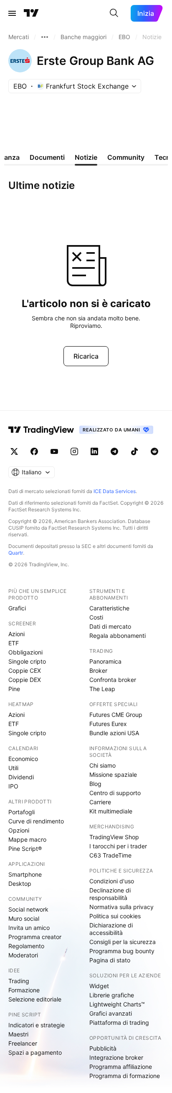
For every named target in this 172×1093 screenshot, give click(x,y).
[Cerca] (114, 13)
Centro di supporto (115, 792)
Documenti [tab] (47, 157)
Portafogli (21, 811)
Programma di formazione (124, 1075)
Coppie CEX (24, 670)
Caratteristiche (109, 608)
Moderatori (23, 955)
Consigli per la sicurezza (122, 941)
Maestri (18, 1034)
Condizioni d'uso (111, 881)
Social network (28, 909)
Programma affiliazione (120, 1066)
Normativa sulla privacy (121, 906)
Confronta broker (112, 679)
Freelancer (22, 1043)
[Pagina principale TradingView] (31, 13)
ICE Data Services (115, 491)
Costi (96, 617)
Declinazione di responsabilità (110, 894)
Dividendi (21, 777)
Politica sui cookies (115, 916)
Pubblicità (102, 1048)
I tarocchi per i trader (118, 846)
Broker (98, 670)
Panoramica (105, 661)
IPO (13, 786)
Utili (13, 767)
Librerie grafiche (111, 995)
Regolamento (26, 945)
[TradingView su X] (14, 451)
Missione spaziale (113, 774)
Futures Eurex (108, 723)
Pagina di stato (109, 960)
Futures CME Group (115, 714)
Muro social (23, 918)
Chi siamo (102, 765)
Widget (99, 985)
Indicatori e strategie (36, 1025)
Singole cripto (27, 661)
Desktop (19, 883)
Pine (14, 688)
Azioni (16, 633)
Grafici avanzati (110, 1013)
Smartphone (25, 874)
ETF (13, 643)
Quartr (15, 553)
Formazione (24, 990)
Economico (23, 758)
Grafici (17, 608)
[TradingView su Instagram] (74, 451)
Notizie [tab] (86, 157)
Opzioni (18, 830)
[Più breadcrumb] (44, 37)
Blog (95, 783)
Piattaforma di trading (119, 1022)
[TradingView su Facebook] (34, 451)
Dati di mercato (110, 626)
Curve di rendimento (36, 821)
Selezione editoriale (34, 999)
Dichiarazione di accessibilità (111, 929)
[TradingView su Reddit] (154, 451)
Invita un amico (29, 927)
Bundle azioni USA (114, 732)
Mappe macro (27, 839)
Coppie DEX (24, 679)
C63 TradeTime (110, 855)
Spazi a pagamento (35, 1052)
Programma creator (34, 936)
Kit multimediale (110, 811)
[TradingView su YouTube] (54, 451)
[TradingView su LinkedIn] (94, 451)
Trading (18, 980)
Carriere (100, 801)
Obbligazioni (25, 652)
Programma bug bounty (121, 950)
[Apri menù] (12, 13)
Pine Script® (25, 848)
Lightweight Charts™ (117, 1004)
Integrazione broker (116, 1057)
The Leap (102, 688)
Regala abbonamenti (117, 635)
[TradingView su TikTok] (134, 451)
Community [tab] (125, 157)
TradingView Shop (114, 836)
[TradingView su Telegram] (114, 451)
